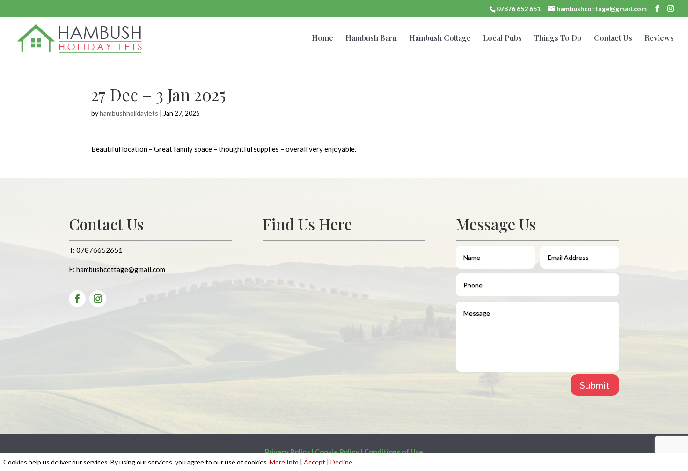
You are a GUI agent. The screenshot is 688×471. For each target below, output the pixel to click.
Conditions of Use (393, 452)
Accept (314, 462)
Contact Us (613, 39)
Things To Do (558, 39)
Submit (595, 384)
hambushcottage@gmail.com (120, 269)
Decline (341, 462)
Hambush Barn (371, 39)
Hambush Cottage (440, 39)
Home (322, 39)
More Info (284, 462)
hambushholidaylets (129, 113)
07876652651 (99, 250)
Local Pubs (502, 39)
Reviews (659, 39)
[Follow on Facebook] (77, 298)
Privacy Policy (287, 452)
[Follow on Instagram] (97, 298)
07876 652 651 (519, 9)
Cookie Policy (337, 452)
